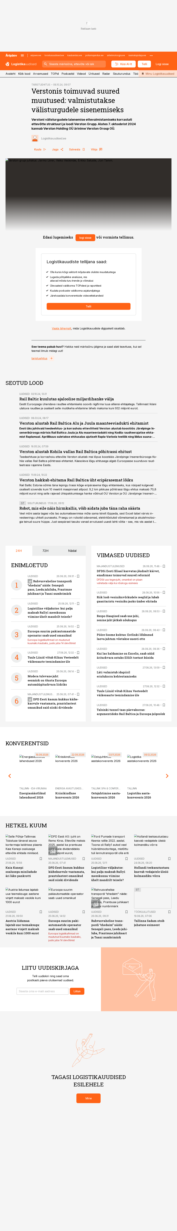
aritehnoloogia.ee (116, 55)
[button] (42, 991)
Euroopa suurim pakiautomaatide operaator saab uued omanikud (64, 925)
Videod (81, 73)
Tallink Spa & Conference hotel (112, 788)
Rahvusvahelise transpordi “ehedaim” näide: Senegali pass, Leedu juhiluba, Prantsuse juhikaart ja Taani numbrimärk (109, 929)
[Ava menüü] (22, 55)
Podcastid (68, 73)
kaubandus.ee (74, 55)
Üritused (94, 73)
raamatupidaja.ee (137, 55)
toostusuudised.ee (54, 55)
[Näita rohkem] (151, 55)
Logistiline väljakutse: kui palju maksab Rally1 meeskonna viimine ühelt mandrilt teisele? (50, 612)
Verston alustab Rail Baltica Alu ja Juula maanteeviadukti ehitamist (83, 423)
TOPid (55, 73)
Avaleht (10, 73)
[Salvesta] (78, 576)
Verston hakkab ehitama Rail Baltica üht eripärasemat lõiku (76, 479)
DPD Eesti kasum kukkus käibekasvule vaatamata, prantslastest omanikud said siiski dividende (53, 703)
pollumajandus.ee (94, 55)
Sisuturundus (121, 73)
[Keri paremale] (167, 775)
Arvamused (40, 73)
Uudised (24, 393)
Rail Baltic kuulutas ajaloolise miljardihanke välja (66, 398)
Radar (106, 73)
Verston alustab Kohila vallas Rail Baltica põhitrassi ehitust (75, 451)
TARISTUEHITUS (40, 84)
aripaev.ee (35, 55)
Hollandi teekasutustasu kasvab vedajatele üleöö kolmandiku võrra (151, 872)
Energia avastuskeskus (70, 788)
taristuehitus (39, 358)
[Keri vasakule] (10, 775)
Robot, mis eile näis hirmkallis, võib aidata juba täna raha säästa (79, 508)
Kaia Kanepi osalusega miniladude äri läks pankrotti (21, 872)
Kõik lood (24, 73)
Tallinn (132, 788)
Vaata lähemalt (61, 328)
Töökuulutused (145, 911)
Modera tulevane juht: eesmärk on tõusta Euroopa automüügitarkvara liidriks (47, 680)
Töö (135, 73)
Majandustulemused (41, 694)
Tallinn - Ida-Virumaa (33, 788)
